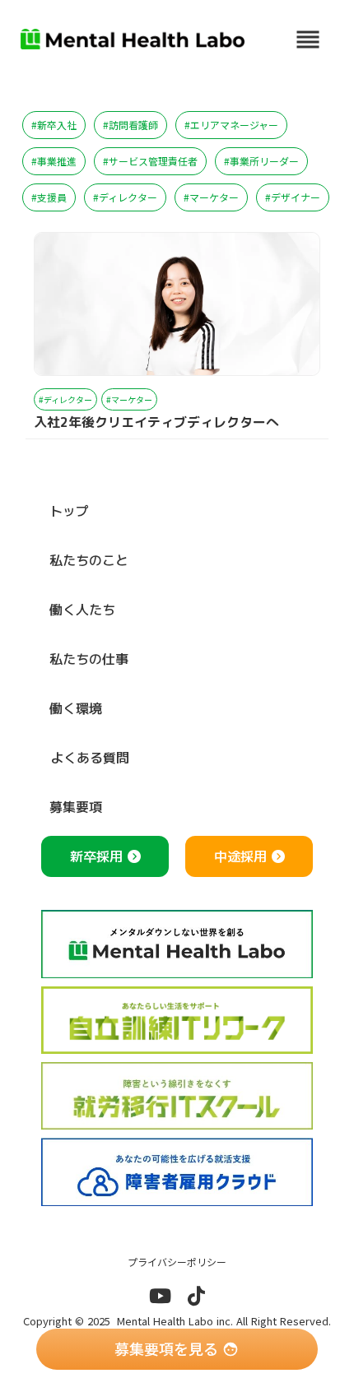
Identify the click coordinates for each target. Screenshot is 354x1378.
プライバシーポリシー (177, 1262)
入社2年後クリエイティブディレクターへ (156, 422)
